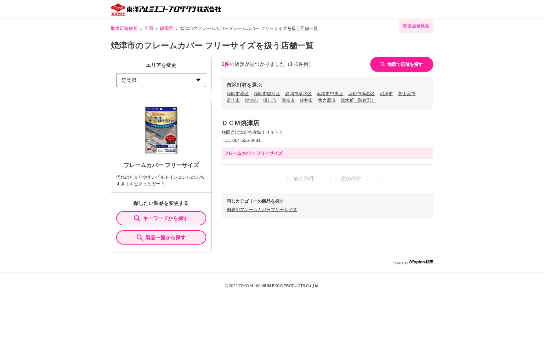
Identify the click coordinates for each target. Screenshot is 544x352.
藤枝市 (288, 100)
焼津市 (251, 100)
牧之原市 (327, 100)
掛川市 (269, 100)
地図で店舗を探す (405, 64)
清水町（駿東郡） (358, 100)
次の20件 (351, 178)
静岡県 (166, 28)
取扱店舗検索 (124, 28)
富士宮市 (407, 93)
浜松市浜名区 (361, 93)
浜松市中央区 (330, 93)
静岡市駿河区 (267, 93)
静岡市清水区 (298, 93)
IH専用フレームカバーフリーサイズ (262, 209)
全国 (148, 28)
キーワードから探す (165, 218)
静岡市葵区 (238, 93)
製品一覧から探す (165, 237)
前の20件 (303, 178)
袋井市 (306, 100)
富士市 (233, 100)
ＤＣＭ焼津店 (240, 122)
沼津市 (386, 93)
